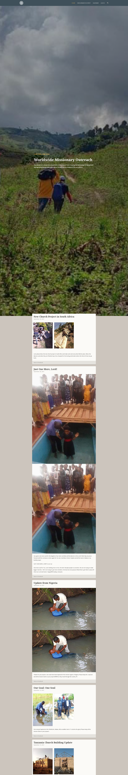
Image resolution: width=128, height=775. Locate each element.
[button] (107, 3)
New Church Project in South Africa (54, 316)
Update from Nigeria (45, 582)
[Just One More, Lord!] (64, 419)
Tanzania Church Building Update (53, 742)
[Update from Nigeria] (64, 609)
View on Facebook (38, 362)
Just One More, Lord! (45, 369)
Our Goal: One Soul (44, 687)
